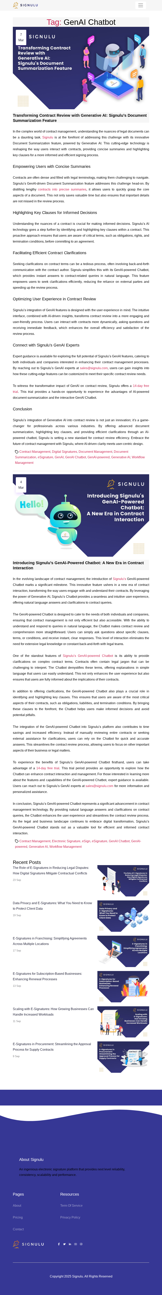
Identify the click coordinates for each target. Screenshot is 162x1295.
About (17, 1205)
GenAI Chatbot (75, 457)
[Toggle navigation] (140, 5)
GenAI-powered (99, 457)
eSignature (45, 457)
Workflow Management (65, 846)
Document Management (95, 451)
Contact (18, 1229)
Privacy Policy (70, 1217)
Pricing (18, 1217)
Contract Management (34, 451)
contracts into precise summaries (62, 189)
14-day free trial (47, 768)
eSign (86, 841)
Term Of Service (71, 1205)
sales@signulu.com (94, 368)
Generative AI (120, 457)
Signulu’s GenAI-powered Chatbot (88, 655)
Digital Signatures (64, 451)
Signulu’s (119, 579)
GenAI (59, 457)
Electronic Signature (66, 841)
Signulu (48, 137)
